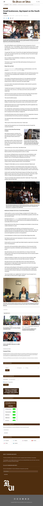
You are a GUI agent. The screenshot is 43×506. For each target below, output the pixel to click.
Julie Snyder (35, 326)
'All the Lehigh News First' (28, 502)
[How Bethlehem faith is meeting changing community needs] (12, 320)
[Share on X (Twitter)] (6, 18)
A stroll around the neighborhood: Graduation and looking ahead (29, 329)
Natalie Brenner (27, 327)
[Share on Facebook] (4, 18)
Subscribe (6, 474)
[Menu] (4, 2)
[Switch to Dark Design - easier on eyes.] (37, 1)
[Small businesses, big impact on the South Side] (21, 29)
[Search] (38, 2)
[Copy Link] (13, 18)
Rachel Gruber (6, 15)
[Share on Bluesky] (8, 18)
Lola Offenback (31, 326)
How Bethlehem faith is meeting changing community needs (11, 328)
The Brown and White (20, 502)
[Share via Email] (10, 18)
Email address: (5, 379)
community (5, 309)
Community (5, 8)
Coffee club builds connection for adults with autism (11, 345)
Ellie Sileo (10, 326)
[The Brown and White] (21, 1)
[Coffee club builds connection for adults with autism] (12, 336)
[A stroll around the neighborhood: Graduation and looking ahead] (31, 320)
